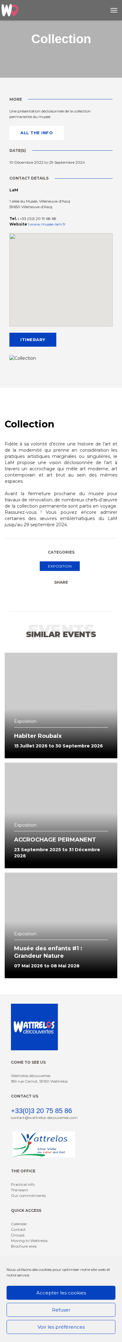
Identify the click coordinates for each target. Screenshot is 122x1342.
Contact (18, 1229)
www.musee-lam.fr (48, 224)
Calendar (19, 1223)
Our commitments (28, 1195)
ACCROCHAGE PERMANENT (55, 839)
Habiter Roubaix (38, 736)
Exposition (60, 566)
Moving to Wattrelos (29, 1240)
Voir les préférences (61, 1327)
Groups (17, 1235)
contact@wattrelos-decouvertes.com (44, 1117)
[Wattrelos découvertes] (10, 10)
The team (19, 1190)
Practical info (23, 1184)
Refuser (61, 1310)
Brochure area (24, 1246)
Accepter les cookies (61, 1293)
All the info (36, 132)
